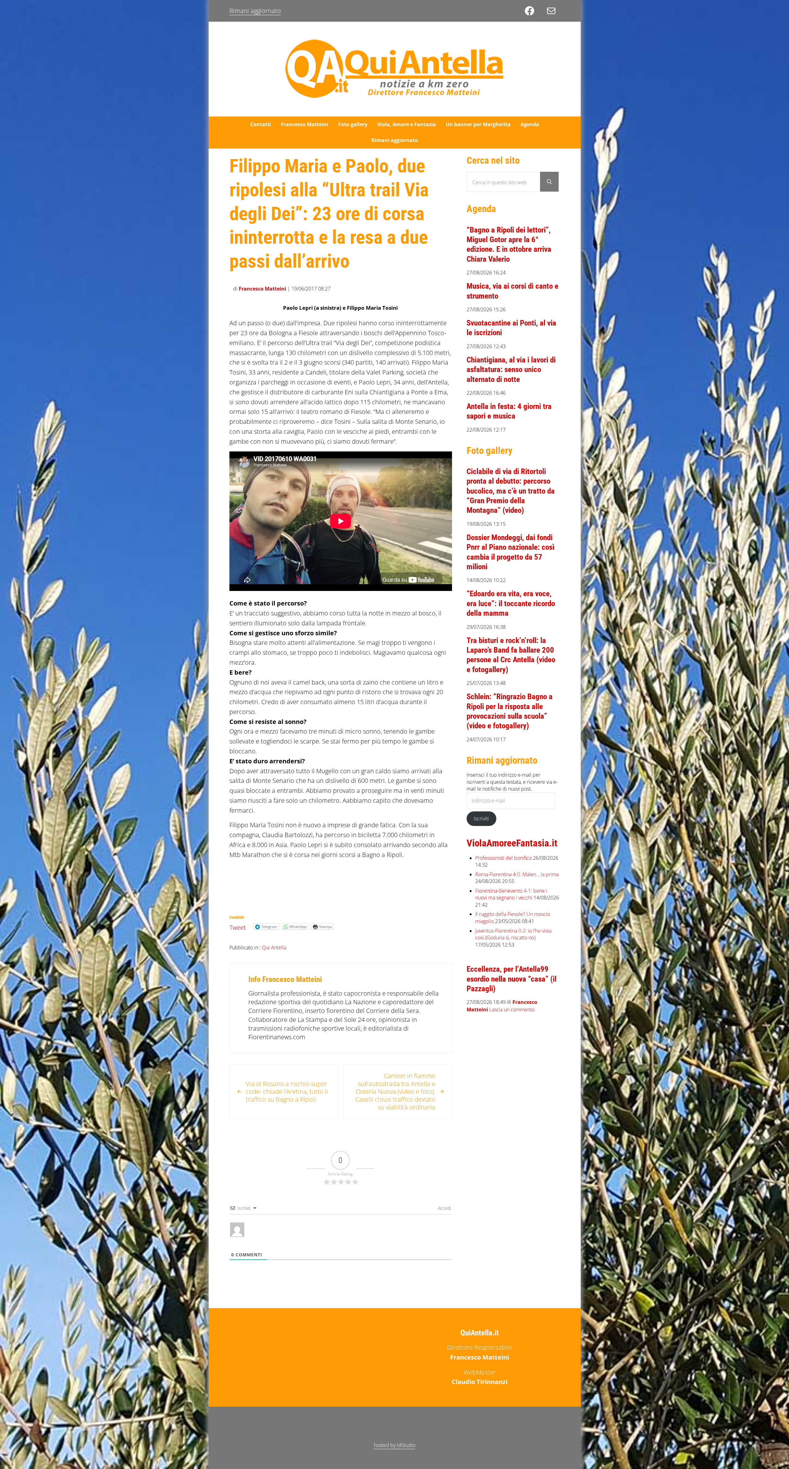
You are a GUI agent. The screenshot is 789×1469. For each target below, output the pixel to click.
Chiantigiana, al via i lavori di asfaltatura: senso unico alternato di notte (511, 369)
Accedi (444, 1208)
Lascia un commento (511, 1009)
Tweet (237, 926)
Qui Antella (274, 947)
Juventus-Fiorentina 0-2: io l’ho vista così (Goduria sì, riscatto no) (513, 934)
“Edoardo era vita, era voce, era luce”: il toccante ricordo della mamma (511, 603)
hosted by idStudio (394, 1445)
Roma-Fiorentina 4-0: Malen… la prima (517, 874)
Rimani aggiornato (255, 11)
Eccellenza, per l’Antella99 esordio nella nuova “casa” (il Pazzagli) (511, 979)
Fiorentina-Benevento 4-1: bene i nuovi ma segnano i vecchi (511, 894)
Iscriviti (481, 818)
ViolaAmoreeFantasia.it (512, 843)
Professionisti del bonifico (503, 857)
